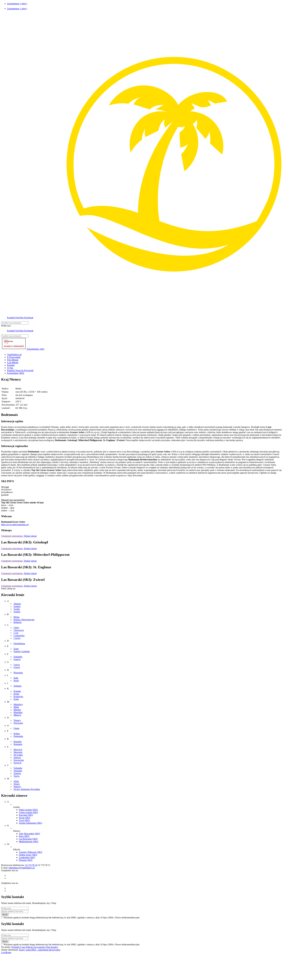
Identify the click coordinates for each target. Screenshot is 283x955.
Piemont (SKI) (25, 860)
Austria (16, 611)
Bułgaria (18, 622)
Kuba (16, 699)
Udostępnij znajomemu (12, 536)
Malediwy (18, 704)
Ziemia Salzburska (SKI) (30, 823)
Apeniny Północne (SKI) (30, 852)
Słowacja (18, 749)
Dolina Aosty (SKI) (28, 855)
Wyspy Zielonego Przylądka (27, 789)
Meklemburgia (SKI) (28, 841)
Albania (17, 603)
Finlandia (18, 656)
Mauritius (18, 712)
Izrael (16, 680)
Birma (16, 617)
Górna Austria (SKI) (28, 812)
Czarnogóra (19, 635)
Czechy (17, 638)
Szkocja (17, 757)
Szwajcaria (19, 760)
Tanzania (18, 770)
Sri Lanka (18, 755)
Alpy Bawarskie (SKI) (29, 833)
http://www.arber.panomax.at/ (15, 524)
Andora (16, 606)
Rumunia (18, 744)
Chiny (16, 627)
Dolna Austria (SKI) (28, 809)
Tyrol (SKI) (24, 820)
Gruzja (17, 667)
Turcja (16, 776)
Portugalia (18, 736)
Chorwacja (19, 630)
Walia (16, 781)
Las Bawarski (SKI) (28, 839)
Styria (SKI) (24, 817)
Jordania (17, 686)
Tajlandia (18, 768)
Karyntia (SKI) (26, 815)
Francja (17, 659)
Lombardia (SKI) (27, 857)
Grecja (17, 664)
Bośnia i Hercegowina (24, 619)
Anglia (16, 609)
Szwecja (17, 762)
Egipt (16, 649)
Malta (16, 707)
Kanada (17, 691)
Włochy (17, 786)
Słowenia (18, 752)
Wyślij (5, 914)
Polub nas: (6, 325)
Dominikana (19, 643)
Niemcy (17, 720)
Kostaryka (18, 696)
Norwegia (18, 723)
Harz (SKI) (24, 836)
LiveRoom (6, 952)
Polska (17, 733)
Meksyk (17, 715)
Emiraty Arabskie (22, 651)
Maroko (17, 709)
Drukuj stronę (30, 536)
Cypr (16, 633)
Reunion (18, 741)
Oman (16, 728)
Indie (16, 678)
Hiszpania (18, 672)
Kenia (16, 694)
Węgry (17, 784)
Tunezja (17, 773)
